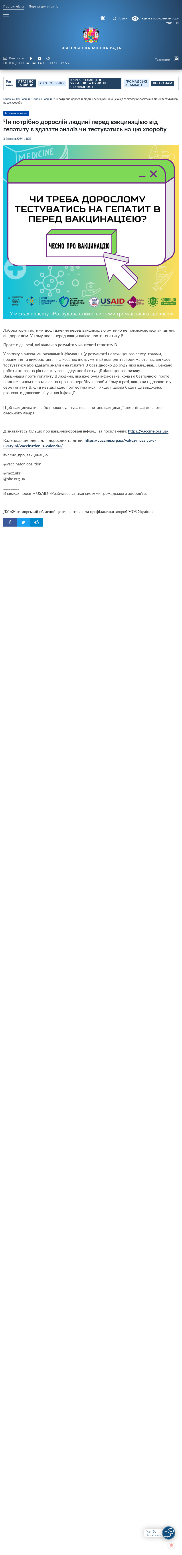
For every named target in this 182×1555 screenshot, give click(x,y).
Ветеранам (162, 83)
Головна (8, 99)
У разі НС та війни (26, 83)
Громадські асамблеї (136, 83)
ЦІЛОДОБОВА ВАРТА (36, 63)
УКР (169, 23)
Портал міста (13, 6)
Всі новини (23, 99)
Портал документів (43, 6)
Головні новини (42, 99)
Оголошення (52, 83)
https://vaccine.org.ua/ (148, 431)
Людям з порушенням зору (158, 18)
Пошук (122, 18)
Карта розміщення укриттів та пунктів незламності (88, 83)
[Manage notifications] (171, 1545)
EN (176, 23)
